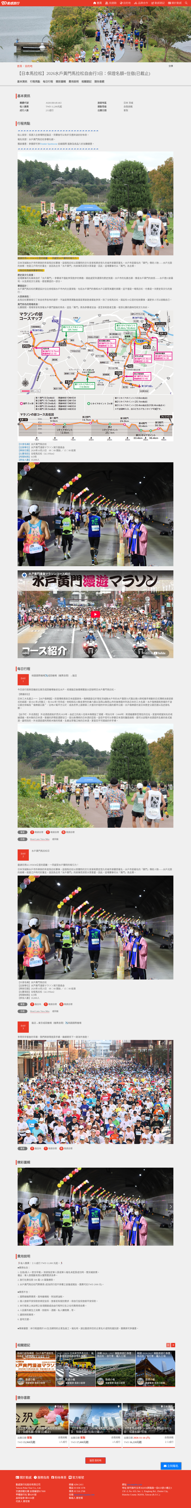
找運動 (112, 3)
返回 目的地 (95, 1460)
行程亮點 (35, 81)
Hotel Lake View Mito (39, 839)
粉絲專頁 (60, 1477)
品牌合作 (142, 3)
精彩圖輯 (61, 81)
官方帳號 (78, 1477)
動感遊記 (159, 3)
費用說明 (74, 81)
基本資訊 (22, 81)
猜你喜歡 (99, 81)
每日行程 (48, 81)
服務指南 (43, 1477)
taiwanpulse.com (134, 1484)
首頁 (19, 66)
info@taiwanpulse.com (84, 1494)
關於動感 (25, 1477)
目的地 (28, 66)
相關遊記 (87, 81)
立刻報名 (172, 1466)
